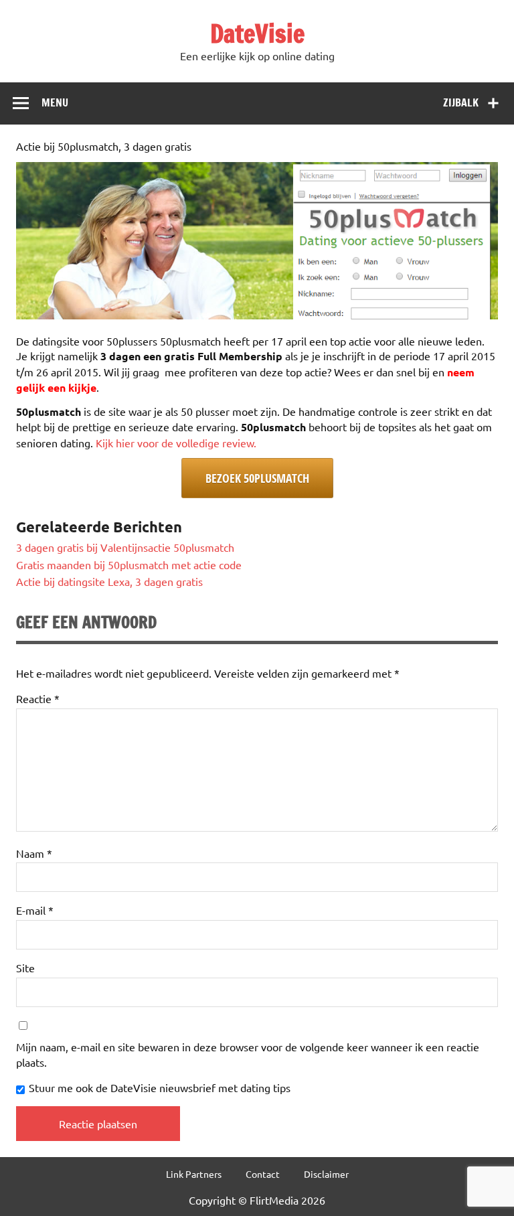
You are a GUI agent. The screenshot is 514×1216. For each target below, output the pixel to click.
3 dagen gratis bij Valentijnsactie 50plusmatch (125, 547)
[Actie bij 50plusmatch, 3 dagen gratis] (257, 314)
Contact (263, 1174)
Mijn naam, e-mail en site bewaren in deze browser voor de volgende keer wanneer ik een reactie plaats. (247, 1054)
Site (25, 967)
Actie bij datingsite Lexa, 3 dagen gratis (109, 581)
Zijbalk (461, 102)
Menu (54, 102)
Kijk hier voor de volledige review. (176, 442)
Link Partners (194, 1174)
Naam (34, 853)
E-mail (35, 910)
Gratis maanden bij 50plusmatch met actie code (129, 564)
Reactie (38, 698)
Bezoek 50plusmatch (257, 478)
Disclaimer (326, 1174)
